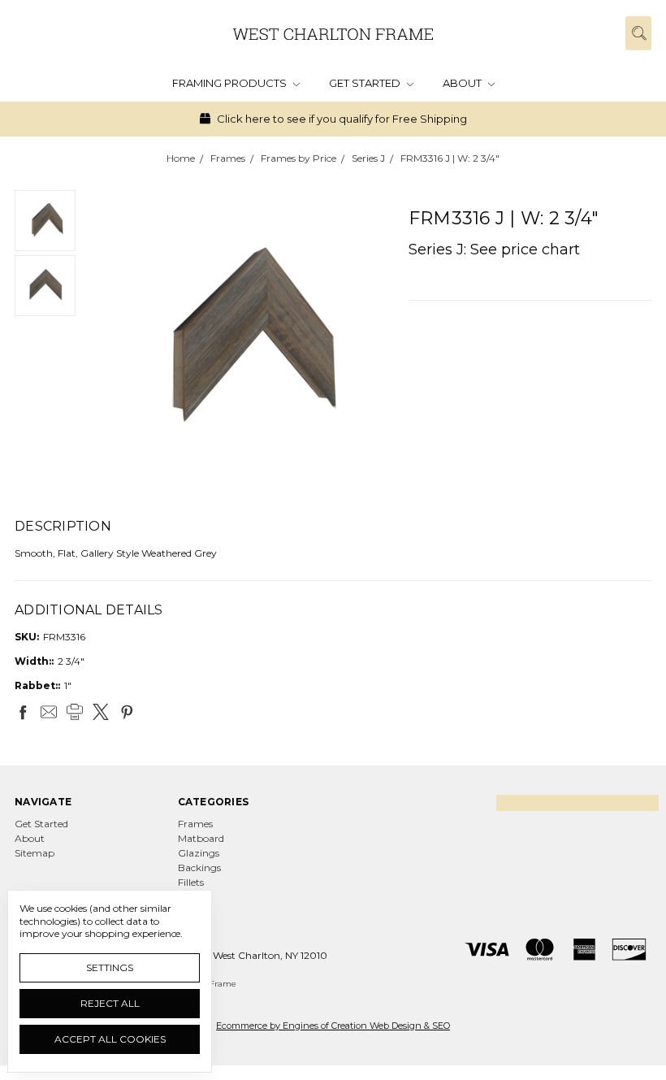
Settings (109, 967)
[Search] (638, 32)
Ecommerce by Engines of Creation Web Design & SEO (333, 1025)
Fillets (191, 882)
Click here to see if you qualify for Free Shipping (340, 118)
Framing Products (230, 82)
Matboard (201, 838)
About (463, 82)
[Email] (49, 712)
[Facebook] (23, 712)
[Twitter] (101, 712)
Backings (199, 867)
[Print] (75, 712)
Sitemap (34, 853)
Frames (195, 824)
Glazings (198, 853)
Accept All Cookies (110, 1039)
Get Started (366, 82)
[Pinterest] (127, 712)
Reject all (110, 1003)
